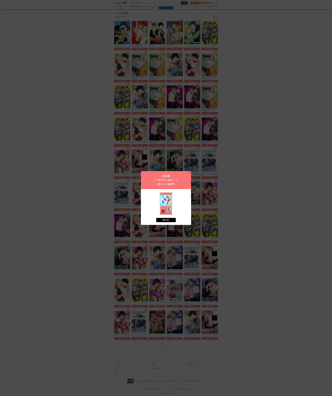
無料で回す (166, 220)
